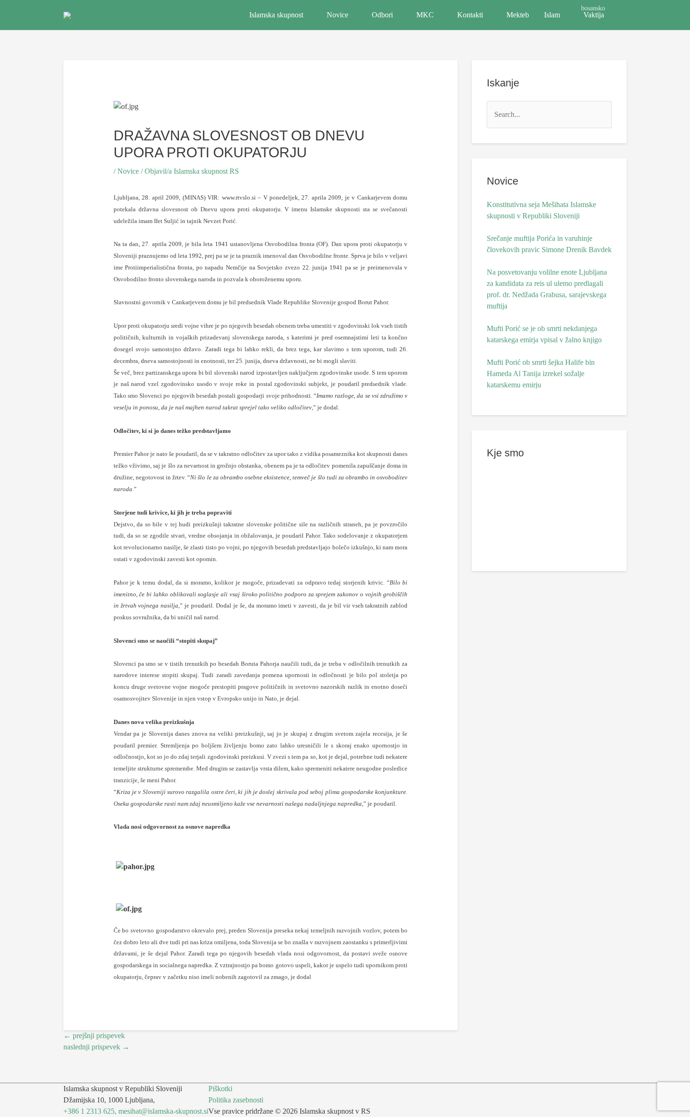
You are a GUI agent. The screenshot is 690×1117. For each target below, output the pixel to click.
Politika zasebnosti (235, 1100)
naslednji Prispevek (96, 1047)
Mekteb (517, 15)
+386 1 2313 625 (89, 1111)
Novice (337, 15)
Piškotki (220, 1089)
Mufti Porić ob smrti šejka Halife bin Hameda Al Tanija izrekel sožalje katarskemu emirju (541, 373)
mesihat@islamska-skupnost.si (163, 1111)
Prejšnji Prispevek (94, 1036)
